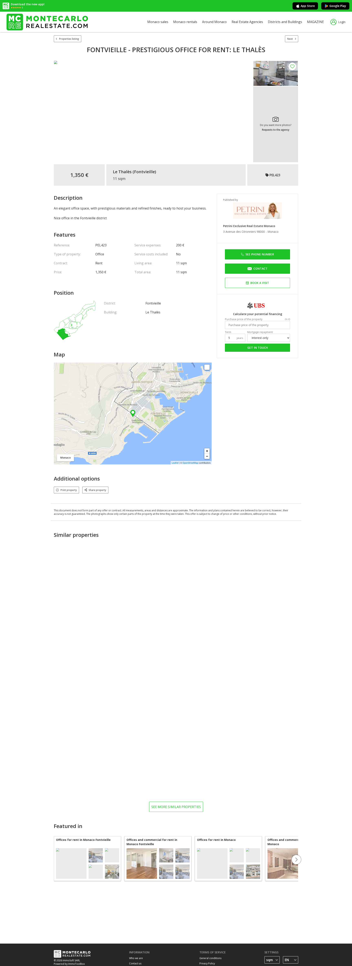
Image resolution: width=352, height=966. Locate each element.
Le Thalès (122, 171)
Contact (260, 268)
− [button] (207, 456)
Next (290, 39)
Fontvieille (144, 171)
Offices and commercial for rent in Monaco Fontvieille (151, 842)
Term (228, 332)
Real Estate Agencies (247, 22)
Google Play (337, 6)
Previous (54, 860)
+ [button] (207, 451)
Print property (68, 490)
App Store (308, 6)
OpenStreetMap (190, 462)
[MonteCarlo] (47, 22)
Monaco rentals (185, 22)
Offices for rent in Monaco (216, 840)
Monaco (272, 232)
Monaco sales (157, 22)
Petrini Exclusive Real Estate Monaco (249, 226)
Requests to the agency (275, 129)
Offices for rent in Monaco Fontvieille (83, 840)
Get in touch (257, 348)
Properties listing (69, 39)
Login (341, 22)
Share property (97, 490)
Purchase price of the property (243, 319)
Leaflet (175, 462)
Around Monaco (214, 22)
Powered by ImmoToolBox (69, 964)
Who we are (136, 958)
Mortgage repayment (260, 332)
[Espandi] (207, 367)
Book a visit (259, 283)
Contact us (135, 963)
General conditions (210, 958)
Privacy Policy (207, 963)
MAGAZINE (315, 22)
